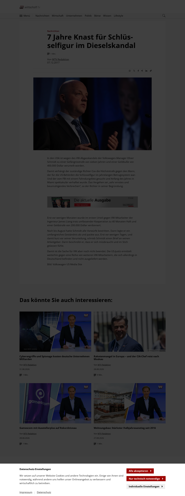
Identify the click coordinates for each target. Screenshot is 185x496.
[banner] (92, 248)
